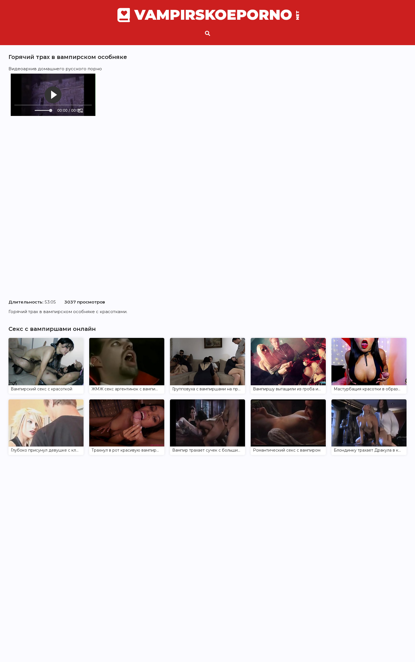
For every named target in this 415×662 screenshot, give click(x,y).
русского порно (83, 68)
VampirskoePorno (216, 15)
